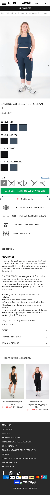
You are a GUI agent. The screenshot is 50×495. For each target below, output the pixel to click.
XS (4, 183)
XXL (42, 183)
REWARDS (6, 425)
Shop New (11, 13)
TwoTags (33, 488)
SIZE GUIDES (7, 429)
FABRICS (6, 434)
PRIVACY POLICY (9, 463)
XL (34, 183)
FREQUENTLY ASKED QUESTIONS (17, 442)
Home (3, 13)
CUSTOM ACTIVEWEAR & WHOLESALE (19, 459)
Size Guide (45, 178)
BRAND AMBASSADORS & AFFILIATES (19, 450)
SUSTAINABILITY (9, 446)
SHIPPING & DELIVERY (11, 438)
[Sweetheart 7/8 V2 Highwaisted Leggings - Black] (37, 381)
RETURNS (6, 454)
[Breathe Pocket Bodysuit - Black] (12, 381)
